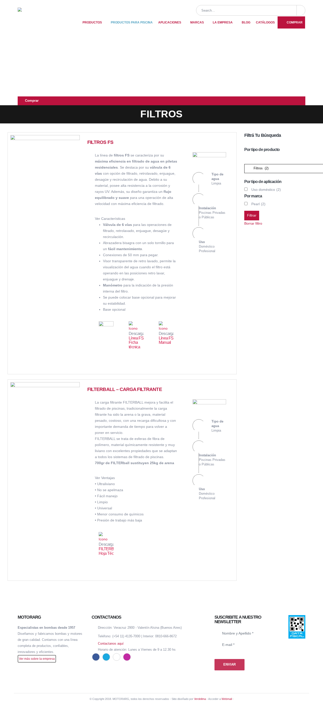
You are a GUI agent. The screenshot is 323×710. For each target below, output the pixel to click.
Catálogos (265, 22)
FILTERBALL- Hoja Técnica (110, 551)
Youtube (116, 657)
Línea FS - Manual (167, 340)
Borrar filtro (253, 223)
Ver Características (110, 219)
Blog (246, 22)
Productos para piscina (132, 22)
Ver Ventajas (105, 478)
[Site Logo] (47, 16)
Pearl (258, 204)
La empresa (223, 22)
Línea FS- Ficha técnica (137, 342)
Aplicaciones (169, 22)
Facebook (96, 657)
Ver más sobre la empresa (37, 658)
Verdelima (200, 698)
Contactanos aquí (111, 643)
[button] (300, 45)
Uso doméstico (266, 190)
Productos (92, 22)
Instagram (127, 657)
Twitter (106, 657)
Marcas (197, 22)
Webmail (227, 698)
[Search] (301, 10)
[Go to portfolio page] (45, 169)
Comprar (295, 22)
